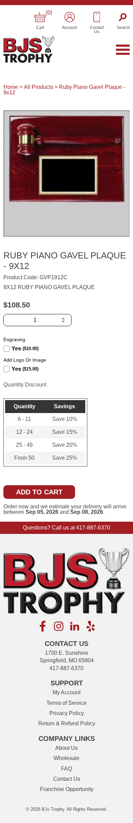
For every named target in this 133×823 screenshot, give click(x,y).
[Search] (123, 17)
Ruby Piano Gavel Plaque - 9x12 (64, 89)
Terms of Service (66, 703)
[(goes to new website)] (42, 627)
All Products (38, 87)
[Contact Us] (96, 17)
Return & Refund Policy (66, 723)
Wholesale (66, 758)
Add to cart (39, 492)
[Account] (69, 17)
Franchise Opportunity (66, 789)
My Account (66, 692)
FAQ (66, 769)
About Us (66, 748)
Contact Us (66, 779)
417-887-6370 (93, 528)
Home (10, 87)
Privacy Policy (66, 713)
